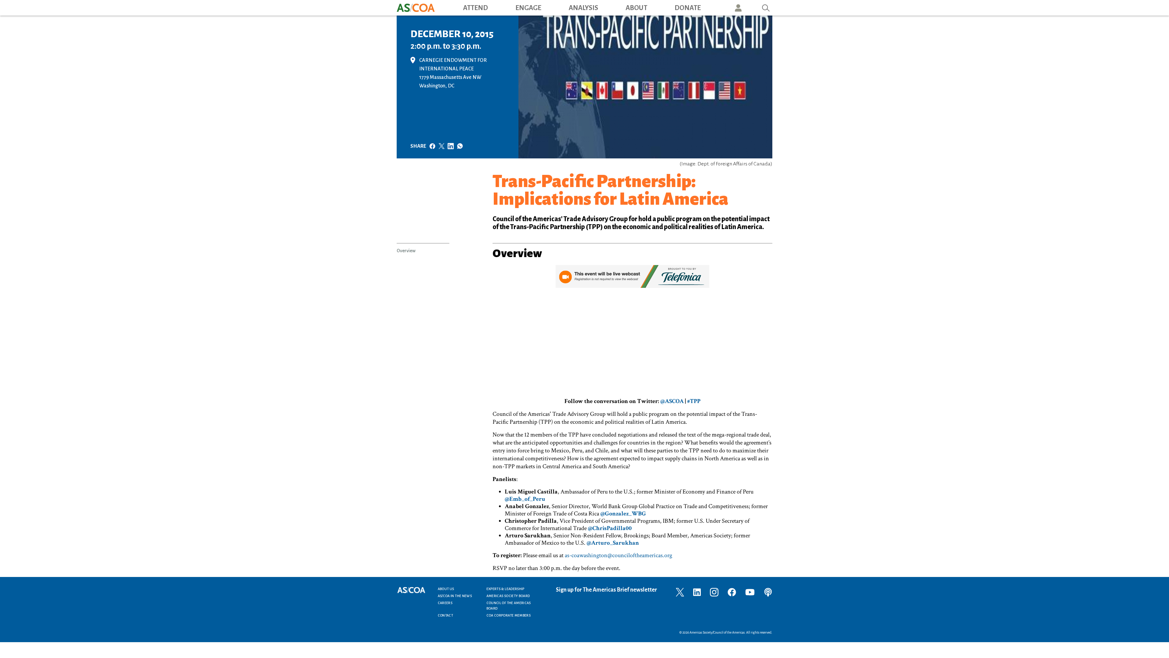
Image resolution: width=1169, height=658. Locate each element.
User (738, 7)
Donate (688, 8)
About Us (446, 589)
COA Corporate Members (508, 615)
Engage (528, 8)
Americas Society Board (508, 596)
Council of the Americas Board (508, 605)
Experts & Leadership (505, 589)
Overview (406, 250)
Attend (475, 8)
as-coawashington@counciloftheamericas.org (618, 555)
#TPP (693, 401)
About (636, 8)
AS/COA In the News (455, 596)
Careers (445, 603)
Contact (445, 615)
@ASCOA (672, 401)
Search (766, 7)
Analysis (583, 8)
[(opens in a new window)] (414, 59)
